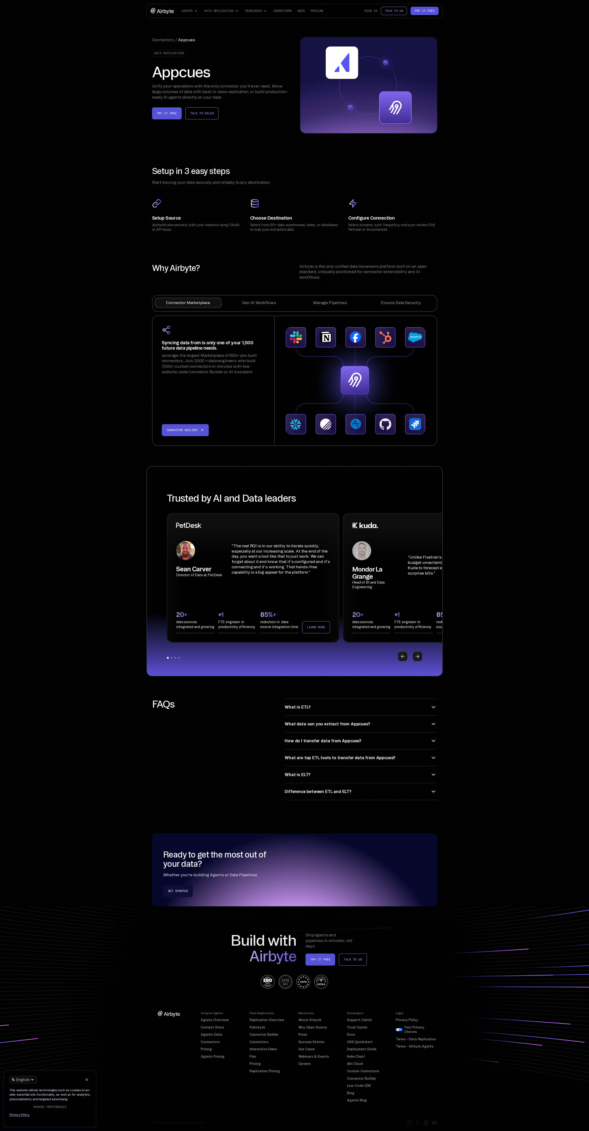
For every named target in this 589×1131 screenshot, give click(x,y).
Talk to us (394, 10)
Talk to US (353, 959)
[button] (190, 11)
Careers (304, 1064)
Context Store (212, 1027)
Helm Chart (356, 1056)
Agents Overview (215, 1020)
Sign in (371, 10)
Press (302, 1034)
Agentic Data (211, 1034)
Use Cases (306, 1049)
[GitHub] (409, 1122)
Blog (350, 1093)
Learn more (316, 627)
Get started (178, 891)
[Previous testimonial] (402, 656)
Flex (252, 1056)
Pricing (317, 10)
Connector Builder (264, 1034)
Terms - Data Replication (416, 1039)
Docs (301, 10)
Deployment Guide (361, 1049)
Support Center (359, 1020)
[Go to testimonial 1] (168, 658)
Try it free (424, 10)
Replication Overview (266, 1020)
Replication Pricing (264, 1071)
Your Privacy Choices (414, 1029)
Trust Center (357, 1027)
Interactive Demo (263, 1049)
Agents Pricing (212, 1056)
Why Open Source (312, 1027)
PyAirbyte (257, 1027)
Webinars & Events (313, 1056)
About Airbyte (309, 1020)
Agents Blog (357, 1100)
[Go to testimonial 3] (175, 658)
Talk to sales (202, 113)
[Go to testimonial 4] (179, 658)
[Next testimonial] (417, 656)
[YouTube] (434, 1122)
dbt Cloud (355, 1064)
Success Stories (311, 1042)
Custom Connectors (363, 1071)
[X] (418, 1122)
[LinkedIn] (426, 1122)
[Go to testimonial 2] (171, 658)
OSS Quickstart (360, 1042)
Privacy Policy (407, 1020)
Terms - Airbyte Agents (414, 1046)
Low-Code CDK (359, 1086)
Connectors (283, 10)
